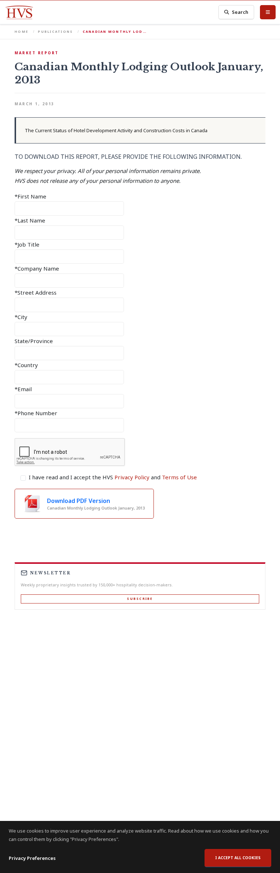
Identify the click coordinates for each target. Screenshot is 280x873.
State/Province (34, 341)
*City (21, 317)
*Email (23, 389)
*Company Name (37, 268)
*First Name (30, 196)
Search (240, 12)
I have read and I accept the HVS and (113, 477)
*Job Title (27, 244)
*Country (26, 365)
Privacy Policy (131, 477)
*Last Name (30, 220)
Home (21, 31)
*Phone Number (36, 413)
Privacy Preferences (32, 858)
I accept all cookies (238, 857)
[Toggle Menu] (268, 12)
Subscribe (140, 598)
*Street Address (36, 292)
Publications (55, 31)
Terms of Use (179, 477)
